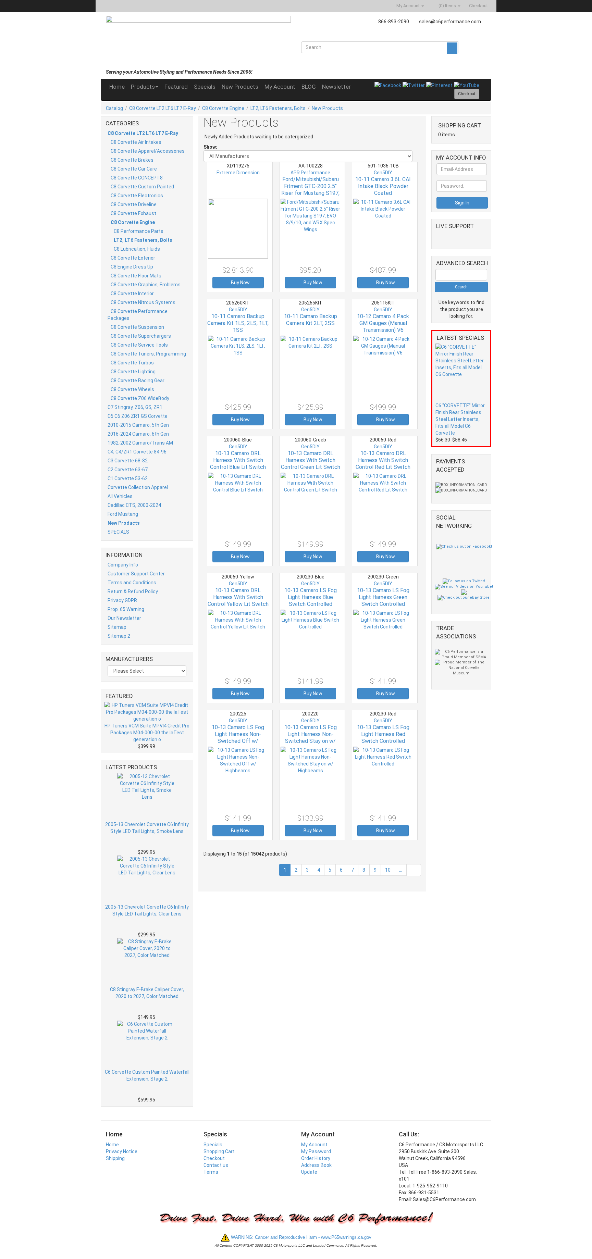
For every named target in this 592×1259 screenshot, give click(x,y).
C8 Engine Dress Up (132, 267)
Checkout (214, 1158)
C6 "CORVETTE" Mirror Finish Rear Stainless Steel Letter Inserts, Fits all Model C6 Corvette (460, 419)
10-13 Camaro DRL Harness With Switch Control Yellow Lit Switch (238, 597)
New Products (240, 86)
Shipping (115, 1158)
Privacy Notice (121, 1151)
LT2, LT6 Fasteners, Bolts (278, 108)
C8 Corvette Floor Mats (136, 275)
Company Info (123, 565)
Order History (315, 1158)
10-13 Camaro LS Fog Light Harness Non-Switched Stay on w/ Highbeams (310, 737)
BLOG (308, 86)
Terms (211, 1172)
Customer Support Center (136, 573)
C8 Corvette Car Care (134, 169)
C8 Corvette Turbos (132, 362)
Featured (176, 86)
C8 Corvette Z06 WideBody (140, 398)
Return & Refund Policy (133, 591)
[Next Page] (413, 870)
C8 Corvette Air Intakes (136, 142)
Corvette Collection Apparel (138, 487)
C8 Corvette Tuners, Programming (148, 354)
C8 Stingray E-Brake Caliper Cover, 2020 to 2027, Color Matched (147, 993)
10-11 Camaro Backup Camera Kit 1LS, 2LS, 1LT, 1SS (238, 323)
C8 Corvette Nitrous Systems (143, 302)
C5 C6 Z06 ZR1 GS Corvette (138, 416)
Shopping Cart (219, 1151)
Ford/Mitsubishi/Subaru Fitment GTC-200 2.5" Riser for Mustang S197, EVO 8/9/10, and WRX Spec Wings (310, 193)
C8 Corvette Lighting (133, 371)
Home (117, 86)
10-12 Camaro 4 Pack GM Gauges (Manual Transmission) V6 (383, 323)
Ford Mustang (123, 514)
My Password (316, 1151)
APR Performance (310, 172)
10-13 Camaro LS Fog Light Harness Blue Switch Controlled (310, 597)
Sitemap (117, 627)
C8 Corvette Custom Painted (142, 186)
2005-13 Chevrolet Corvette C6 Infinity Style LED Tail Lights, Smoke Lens (147, 828)
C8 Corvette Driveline (134, 204)
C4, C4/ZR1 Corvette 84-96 (137, 451)
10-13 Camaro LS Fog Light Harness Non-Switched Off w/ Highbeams (238, 737)
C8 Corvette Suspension (137, 327)
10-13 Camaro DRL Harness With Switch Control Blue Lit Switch (238, 460)
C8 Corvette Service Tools (139, 345)
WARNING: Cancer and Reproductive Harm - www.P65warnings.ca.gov (300, 1237)
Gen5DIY (383, 172)
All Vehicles (120, 496)
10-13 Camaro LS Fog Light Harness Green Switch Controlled (383, 597)
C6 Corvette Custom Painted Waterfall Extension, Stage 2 (147, 1075)
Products (143, 86)
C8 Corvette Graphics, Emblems (146, 284)
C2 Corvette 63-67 (128, 469)
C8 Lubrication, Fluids (137, 249)
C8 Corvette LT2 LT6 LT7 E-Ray (162, 108)
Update (309, 1172)
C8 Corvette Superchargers (141, 336)
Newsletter (336, 86)
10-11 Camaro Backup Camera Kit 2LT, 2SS (310, 319)
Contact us (216, 1165)
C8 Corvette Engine (223, 108)
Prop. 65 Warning (126, 609)
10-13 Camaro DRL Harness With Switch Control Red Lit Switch (383, 460)
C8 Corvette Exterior (133, 258)
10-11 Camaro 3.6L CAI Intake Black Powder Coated (383, 186)
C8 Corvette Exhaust (133, 213)
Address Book (316, 1165)
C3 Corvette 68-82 (128, 460)
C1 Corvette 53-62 (128, 478)
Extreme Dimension (238, 172)
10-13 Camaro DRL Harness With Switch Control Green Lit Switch (310, 460)
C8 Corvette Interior (132, 293)
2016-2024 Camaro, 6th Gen (138, 434)
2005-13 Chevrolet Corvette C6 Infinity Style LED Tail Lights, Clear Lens (147, 910)
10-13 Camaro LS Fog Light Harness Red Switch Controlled (383, 734)
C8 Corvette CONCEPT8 (137, 177)
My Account (279, 86)
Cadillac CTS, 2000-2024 (134, 505)
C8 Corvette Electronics (137, 195)
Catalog (114, 108)
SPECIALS (118, 532)
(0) (446, 5)
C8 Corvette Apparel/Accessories (148, 151)
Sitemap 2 (119, 636)
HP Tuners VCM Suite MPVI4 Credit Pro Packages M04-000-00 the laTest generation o (146, 732)
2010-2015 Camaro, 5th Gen (138, 425)
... (400, 870)
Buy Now (240, 282)
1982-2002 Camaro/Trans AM (140, 443)
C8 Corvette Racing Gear (137, 380)
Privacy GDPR (122, 600)
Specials (204, 86)
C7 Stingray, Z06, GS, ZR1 (135, 407)
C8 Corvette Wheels (132, 389)
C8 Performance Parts (138, 231)
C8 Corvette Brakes (132, 160)
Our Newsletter (124, 618)
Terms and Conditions (132, 582)
